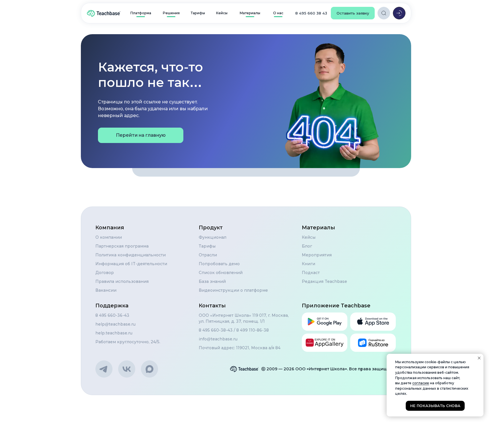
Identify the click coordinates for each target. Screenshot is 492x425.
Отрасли (208, 255)
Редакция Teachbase (324, 281)
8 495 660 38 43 (311, 13)
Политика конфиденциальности (130, 255)
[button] (353, 13)
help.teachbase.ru (113, 333)
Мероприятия (317, 255)
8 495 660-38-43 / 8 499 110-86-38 (234, 330)
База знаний (212, 281)
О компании (108, 237)
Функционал (212, 237)
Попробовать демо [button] (219, 263)
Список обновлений (221, 272)
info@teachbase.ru (218, 339)
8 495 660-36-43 (112, 315)
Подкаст (311, 272)
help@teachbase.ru (115, 324)
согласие (420, 383)
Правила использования (122, 281)
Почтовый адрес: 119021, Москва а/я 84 (239, 347)
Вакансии (105, 290)
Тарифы (207, 246)
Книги (308, 263)
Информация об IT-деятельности (131, 263)
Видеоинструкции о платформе (233, 290)
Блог (307, 246)
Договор (104, 272)
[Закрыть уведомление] (479, 358)
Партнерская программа (122, 246)
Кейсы (308, 237)
